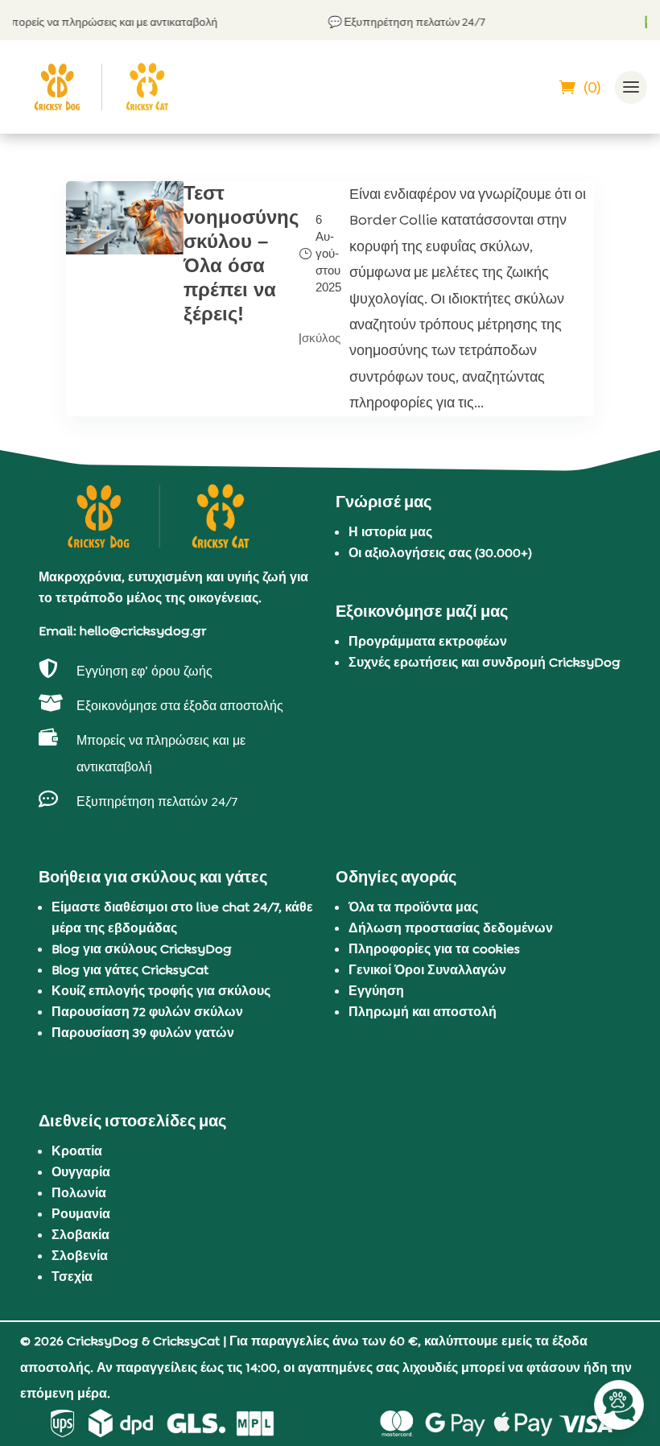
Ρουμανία (81, 1213)
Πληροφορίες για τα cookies (434, 948)
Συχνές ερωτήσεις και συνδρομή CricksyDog (485, 662)
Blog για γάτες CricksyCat (130, 969)
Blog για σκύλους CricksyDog (142, 948)
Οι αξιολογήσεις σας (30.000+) (440, 552)
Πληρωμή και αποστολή (423, 1011)
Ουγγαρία (81, 1171)
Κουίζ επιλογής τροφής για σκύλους (161, 990)
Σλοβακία (80, 1234)
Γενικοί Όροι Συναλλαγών (427, 969)
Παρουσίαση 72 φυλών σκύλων (147, 1011)
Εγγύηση (376, 990)
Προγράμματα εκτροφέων (428, 641)
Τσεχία (72, 1276)
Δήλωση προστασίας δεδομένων (451, 927)
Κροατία (77, 1150)
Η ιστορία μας (390, 531)
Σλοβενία (80, 1255)
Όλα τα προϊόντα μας (413, 907)
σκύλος (321, 338)
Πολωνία (79, 1192)
